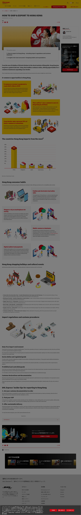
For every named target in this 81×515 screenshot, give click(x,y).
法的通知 (5, 513)
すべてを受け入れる (70, 510)
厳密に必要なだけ (61, 510)
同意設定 (53, 510)
